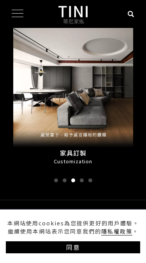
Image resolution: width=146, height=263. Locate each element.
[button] (56, 180)
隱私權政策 (116, 231)
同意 (73, 247)
